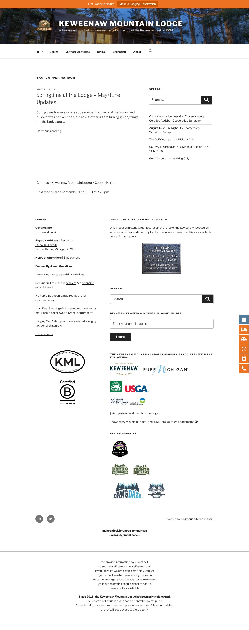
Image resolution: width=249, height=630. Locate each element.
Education (119, 51)
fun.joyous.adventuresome (197, 519)
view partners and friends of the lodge (135, 413)
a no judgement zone (124, 535)
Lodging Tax (43, 321)
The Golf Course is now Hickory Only (171, 139)
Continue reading (49, 131)
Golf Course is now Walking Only (169, 158)
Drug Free (41, 308)
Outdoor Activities (78, 51)
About (137, 51)
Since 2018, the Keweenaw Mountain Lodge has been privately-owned (124, 596)
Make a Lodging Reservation (137, 4)
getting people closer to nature (132, 583)
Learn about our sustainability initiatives (59, 274)
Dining (101, 51)
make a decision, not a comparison (124, 530)
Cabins (54, 51)
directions (66, 240)
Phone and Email (45, 232)
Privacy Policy (44, 334)
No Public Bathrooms (48, 295)
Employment (72, 257)
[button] (150, 51)
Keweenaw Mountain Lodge (121, 23)
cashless (71, 283)
